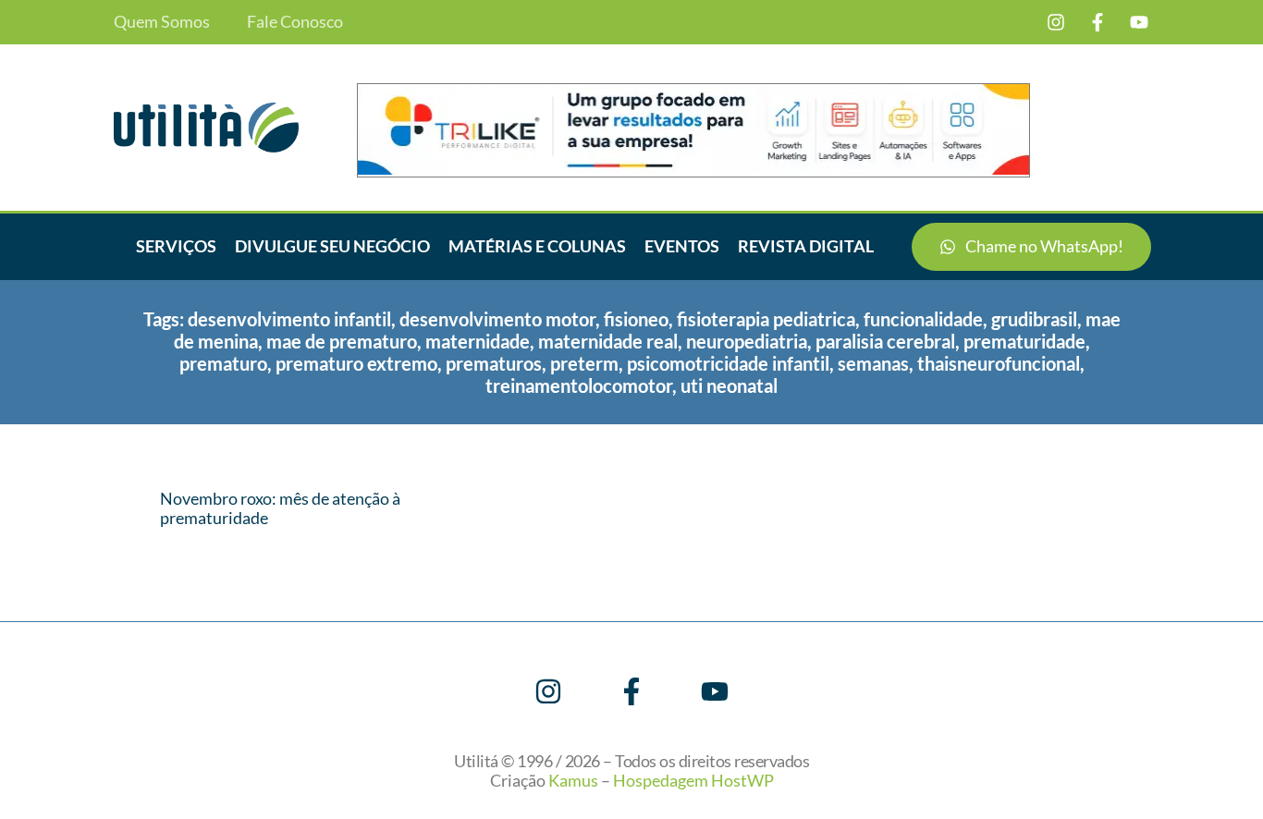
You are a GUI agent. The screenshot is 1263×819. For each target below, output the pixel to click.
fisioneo (636, 319)
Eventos (681, 246)
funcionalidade (923, 319)
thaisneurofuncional (998, 363)
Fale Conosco (295, 21)
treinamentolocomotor (578, 385)
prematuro (223, 363)
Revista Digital (806, 246)
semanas (873, 363)
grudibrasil (1034, 319)
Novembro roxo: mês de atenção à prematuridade (280, 508)
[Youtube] (1139, 22)
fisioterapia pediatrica (766, 319)
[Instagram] (1055, 22)
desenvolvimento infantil (289, 319)
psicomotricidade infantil (728, 363)
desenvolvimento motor (497, 319)
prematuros (494, 363)
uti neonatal (729, 385)
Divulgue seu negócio (332, 246)
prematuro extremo (356, 363)
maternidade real (608, 341)
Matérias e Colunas (537, 246)
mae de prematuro (341, 341)
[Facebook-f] (1097, 22)
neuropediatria (746, 341)
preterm (584, 363)
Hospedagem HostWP (693, 780)
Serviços (176, 246)
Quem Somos (162, 21)
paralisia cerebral (885, 341)
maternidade (477, 341)
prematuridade (1024, 341)
